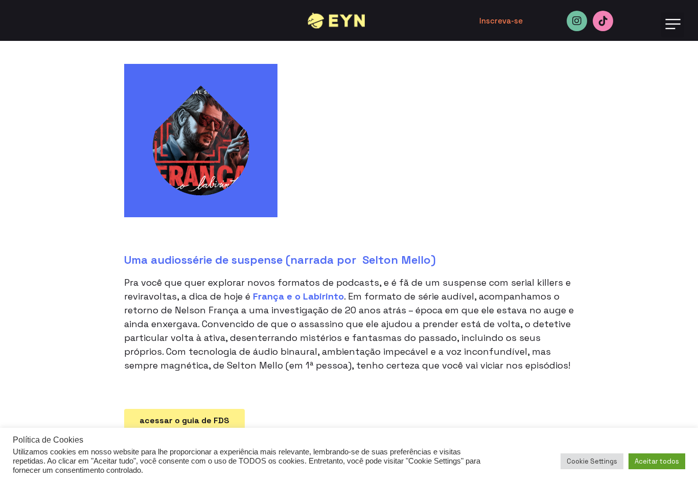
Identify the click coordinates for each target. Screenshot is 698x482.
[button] (672, 24)
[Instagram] (577, 21)
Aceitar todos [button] (657, 461)
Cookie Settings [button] (592, 461)
